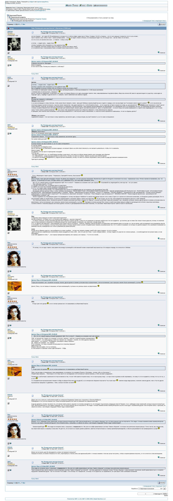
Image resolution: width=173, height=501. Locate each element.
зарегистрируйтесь (42, 1)
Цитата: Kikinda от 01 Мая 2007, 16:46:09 (44, 419)
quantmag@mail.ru (40, 10)
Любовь (10, 31)
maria (9, 77)
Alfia (9, 275)
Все (24, 24)
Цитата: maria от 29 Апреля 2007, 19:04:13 (44, 130)
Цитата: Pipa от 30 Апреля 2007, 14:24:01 (44, 365)
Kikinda (10, 394)
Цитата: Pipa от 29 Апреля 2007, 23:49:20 (44, 280)
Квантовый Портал (15, 15)
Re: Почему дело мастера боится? (52, 31)
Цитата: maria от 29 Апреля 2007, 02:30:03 (44, 61)
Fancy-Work (35, 73)
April (9, 56)
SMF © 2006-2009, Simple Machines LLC (94, 499)
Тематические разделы (18, 17)
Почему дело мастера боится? (24, 20)
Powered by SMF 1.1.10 (74, 499)
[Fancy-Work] (11, 65)
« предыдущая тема (149, 20)
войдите (31, 1)
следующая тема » (160, 20)
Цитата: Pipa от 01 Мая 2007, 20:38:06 (43, 466)
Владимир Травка (40, 19)
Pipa (9, 170)
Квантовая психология (19, 19)
